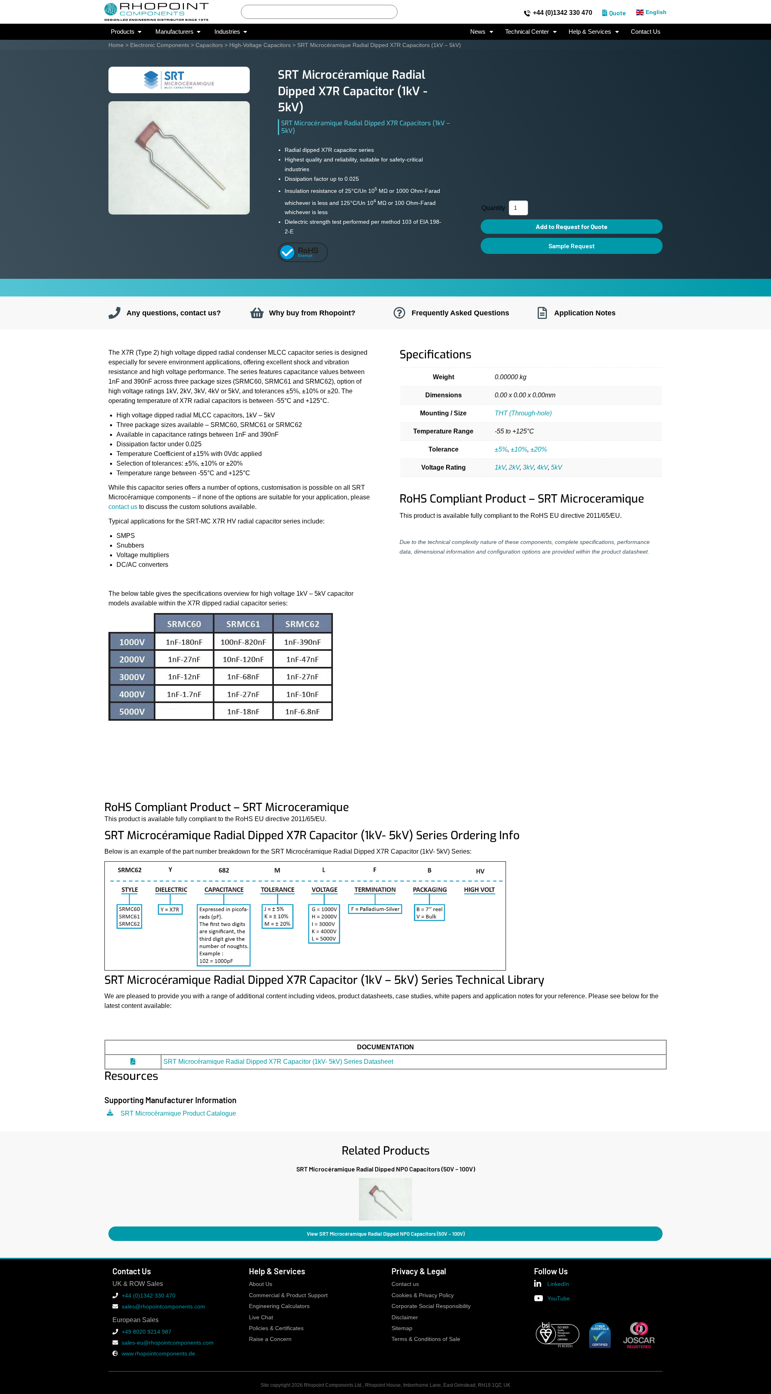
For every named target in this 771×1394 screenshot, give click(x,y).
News (477, 31)
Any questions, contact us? (173, 313)
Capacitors (209, 45)
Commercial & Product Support (288, 1295)
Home (116, 45)
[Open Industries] (245, 32)
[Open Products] (140, 32)
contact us (122, 506)
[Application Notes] (542, 313)
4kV (542, 467)
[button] (108, 1197)
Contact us (405, 1284)
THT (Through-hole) (523, 413)
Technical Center (527, 31)
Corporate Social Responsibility (431, 1306)
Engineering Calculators (279, 1306)
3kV (528, 467)
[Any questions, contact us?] (114, 313)
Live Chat (261, 1317)
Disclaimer (405, 1317)
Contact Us (646, 31)
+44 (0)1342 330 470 (562, 12)
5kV (556, 467)
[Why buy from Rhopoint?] (257, 313)
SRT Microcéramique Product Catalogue (178, 1113)
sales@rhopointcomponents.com (163, 1306)
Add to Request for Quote (572, 226)
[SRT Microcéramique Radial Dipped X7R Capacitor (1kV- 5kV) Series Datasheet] (133, 1061)
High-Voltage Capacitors (260, 45)
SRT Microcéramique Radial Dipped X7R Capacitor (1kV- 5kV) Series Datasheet (278, 1061)
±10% (519, 449)
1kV (500, 467)
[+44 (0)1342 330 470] (527, 13)
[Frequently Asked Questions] (400, 313)
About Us (260, 1284)
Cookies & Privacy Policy (423, 1295)
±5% (501, 449)
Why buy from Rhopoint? (312, 313)
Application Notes (585, 313)
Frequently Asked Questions (460, 313)
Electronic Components (159, 45)
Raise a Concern (270, 1339)
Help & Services (590, 31)
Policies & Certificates (276, 1328)
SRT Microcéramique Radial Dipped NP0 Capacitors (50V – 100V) (385, 1169)
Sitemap (402, 1328)
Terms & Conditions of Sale (426, 1339)
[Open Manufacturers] (199, 32)
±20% (538, 449)
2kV (514, 467)
